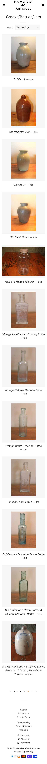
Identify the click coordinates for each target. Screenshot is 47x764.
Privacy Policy (23, 717)
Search (23, 710)
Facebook (25, 735)
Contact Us (23, 713)
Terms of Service (24, 726)
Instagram (25, 742)
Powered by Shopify (23, 751)
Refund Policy (23, 722)
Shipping (23, 730)
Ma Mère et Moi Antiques (23, 5)
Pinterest (24, 739)
